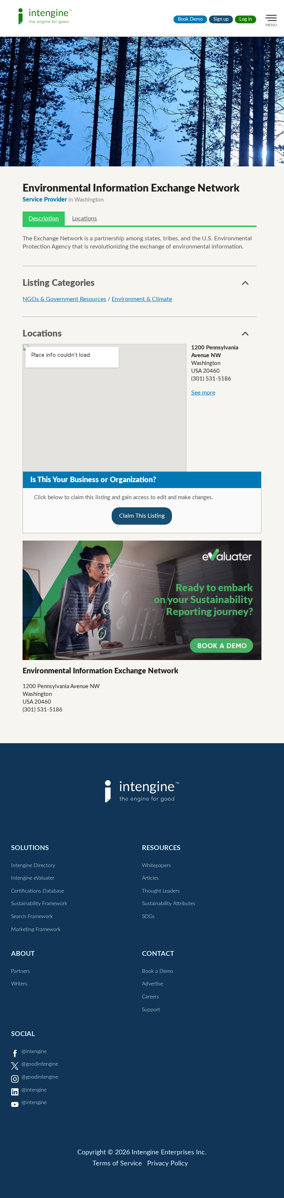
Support (151, 1009)
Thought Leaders (161, 891)
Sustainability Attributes (168, 903)
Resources (161, 848)
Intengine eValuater (32, 878)
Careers (150, 996)
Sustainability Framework (39, 903)
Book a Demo (157, 971)
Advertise (152, 984)
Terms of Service (117, 1163)
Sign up (221, 19)
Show (245, 285)
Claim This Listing (142, 516)
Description (43, 218)
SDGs (148, 916)
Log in (245, 19)
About (23, 954)
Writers (19, 984)
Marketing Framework (36, 929)
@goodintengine (39, 1064)
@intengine (34, 1051)
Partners (20, 971)
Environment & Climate (142, 299)
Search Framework (32, 916)
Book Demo (190, 19)
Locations (84, 218)
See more (203, 393)
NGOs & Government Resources (64, 299)
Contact (158, 954)
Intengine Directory (33, 865)
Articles (150, 878)
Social (23, 1034)
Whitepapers (156, 865)
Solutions (30, 848)
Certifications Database (37, 891)
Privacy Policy (167, 1163)
